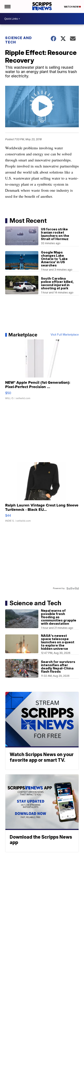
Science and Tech (18, 40)
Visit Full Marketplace (65, 334)
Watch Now (71, 6)
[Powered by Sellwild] (72, 588)
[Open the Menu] (7, 6)
